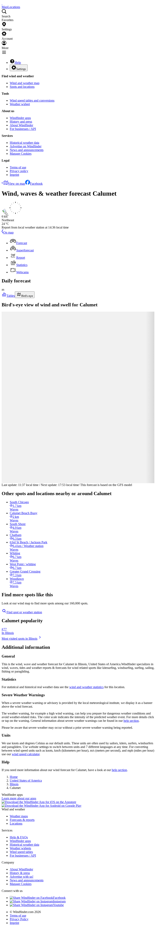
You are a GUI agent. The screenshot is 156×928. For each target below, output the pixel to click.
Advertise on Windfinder (25, 146)
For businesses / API (23, 129)
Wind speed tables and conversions (32, 100)
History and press (21, 121)
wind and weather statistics (86, 687)
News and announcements (26, 150)
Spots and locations (22, 86)
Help (18, 62)
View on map (16, 183)
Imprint (14, 174)
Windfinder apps (20, 118)
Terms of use (18, 167)
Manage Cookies (20, 153)
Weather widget (20, 104)
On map (8, 232)
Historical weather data (24, 142)
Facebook (36, 183)
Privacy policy (19, 171)
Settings (21, 69)
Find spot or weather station (24, 612)
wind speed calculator (25, 754)
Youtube (58, 905)
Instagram (59, 901)
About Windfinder (21, 125)
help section (131, 720)
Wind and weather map (24, 83)
